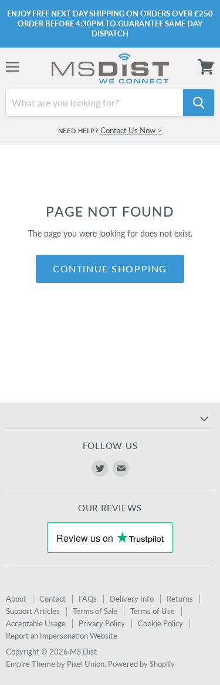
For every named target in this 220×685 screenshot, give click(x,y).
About (16, 598)
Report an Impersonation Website (61, 635)
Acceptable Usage (36, 623)
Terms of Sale (95, 611)
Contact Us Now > (131, 130)
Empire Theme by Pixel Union (55, 664)
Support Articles (33, 611)
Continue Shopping (110, 268)
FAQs (88, 598)
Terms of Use (152, 611)
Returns (180, 598)
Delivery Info (132, 598)
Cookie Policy (160, 623)
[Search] (198, 102)
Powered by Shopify (141, 664)
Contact (52, 598)
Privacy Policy (102, 623)
